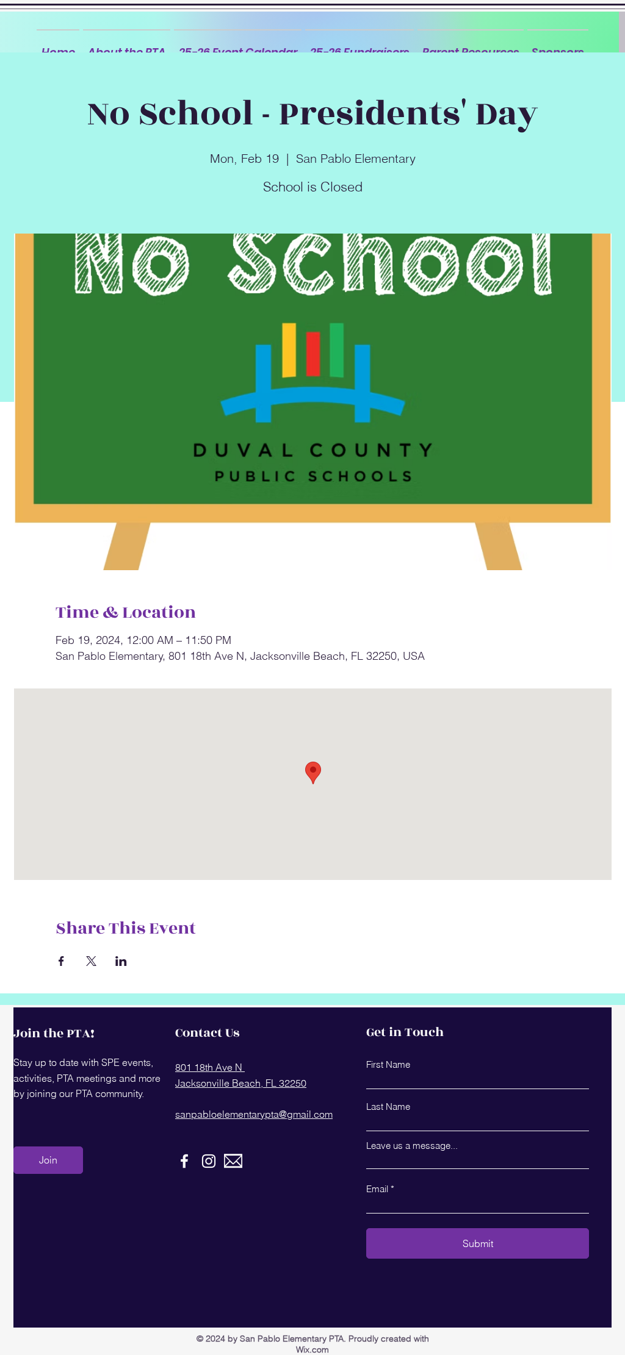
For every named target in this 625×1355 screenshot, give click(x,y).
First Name (388, 1064)
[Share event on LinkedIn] (121, 961)
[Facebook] (184, 1161)
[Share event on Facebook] (61, 961)
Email (377, 1188)
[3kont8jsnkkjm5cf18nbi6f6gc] (233, 1161)
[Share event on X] (91, 961)
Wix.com (312, 1349)
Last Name (388, 1106)
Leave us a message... (412, 1145)
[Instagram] (209, 1161)
